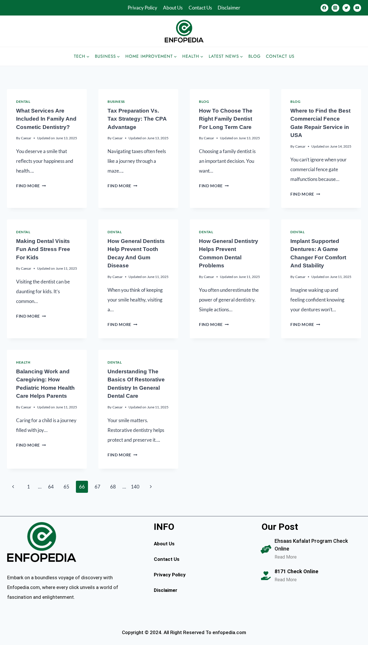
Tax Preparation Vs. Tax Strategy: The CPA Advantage (137, 119)
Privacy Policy (142, 8)
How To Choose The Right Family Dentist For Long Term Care (225, 119)
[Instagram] (335, 8)
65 (66, 487)
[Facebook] (324, 8)
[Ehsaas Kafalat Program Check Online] (266, 549)
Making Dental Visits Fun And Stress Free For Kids (43, 249)
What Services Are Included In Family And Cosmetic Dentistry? (46, 119)
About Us (173, 8)
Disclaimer (229, 8)
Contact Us (200, 8)
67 (97, 487)
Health (23, 362)
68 (113, 487)
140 (135, 487)
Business (116, 101)
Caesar (26, 138)
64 (51, 487)
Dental (23, 101)
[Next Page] (151, 487)
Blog (254, 56)
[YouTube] (357, 8)
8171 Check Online (296, 571)
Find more (31, 186)
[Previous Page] (13, 487)
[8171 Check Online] (266, 575)
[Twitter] (346, 8)
